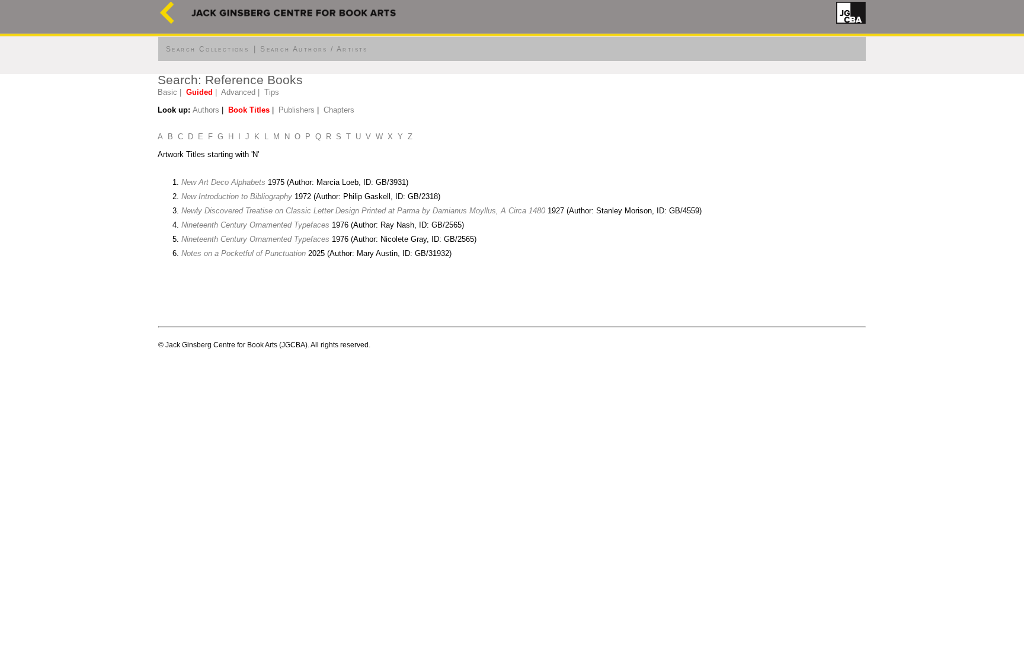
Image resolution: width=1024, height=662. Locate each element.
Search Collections (207, 49)
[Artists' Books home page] (167, 21)
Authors (206, 109)
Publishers (297, 109)
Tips (271, 92)
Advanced (238, 92)
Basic (167, 92)
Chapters (339, 109)
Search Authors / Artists (314, 49)
